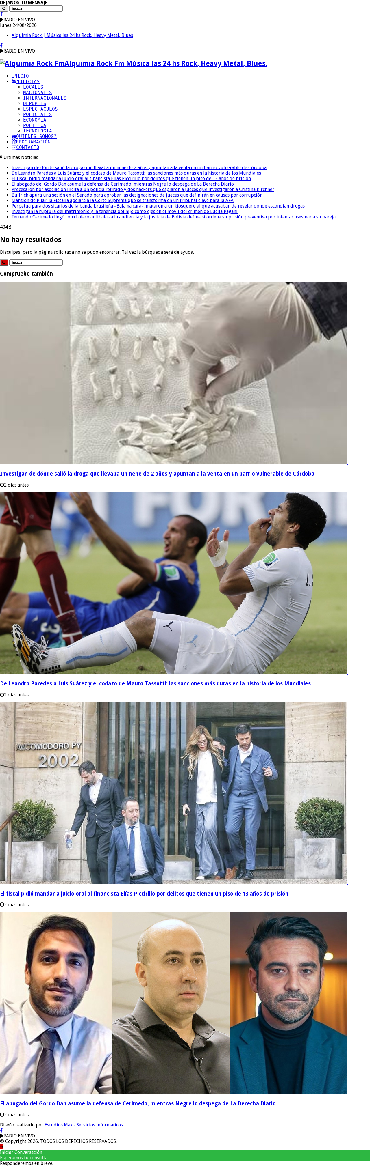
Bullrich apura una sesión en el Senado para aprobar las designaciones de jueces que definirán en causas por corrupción (137, 195)
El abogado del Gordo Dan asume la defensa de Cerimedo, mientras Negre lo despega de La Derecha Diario (123, 184)
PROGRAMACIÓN (33, 142)
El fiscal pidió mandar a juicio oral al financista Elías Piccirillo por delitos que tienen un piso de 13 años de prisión (131, 178)
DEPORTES (34, 103)
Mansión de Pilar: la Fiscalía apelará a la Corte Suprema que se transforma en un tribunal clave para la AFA (123, 200)
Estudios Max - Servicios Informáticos (84, 1125)
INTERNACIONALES (44, 98)
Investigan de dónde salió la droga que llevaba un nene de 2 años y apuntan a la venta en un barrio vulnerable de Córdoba (139, 167)
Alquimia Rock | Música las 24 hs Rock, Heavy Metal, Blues (72, 35)
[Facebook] (1, 14)
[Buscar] (4, 8)
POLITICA (34, 125)
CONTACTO (27, 147)
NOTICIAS (28, 81)
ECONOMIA (34, 120)
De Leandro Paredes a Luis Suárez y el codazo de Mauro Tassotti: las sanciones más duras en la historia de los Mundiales (136, 173)
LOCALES (33, 87)
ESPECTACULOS (40, 109)
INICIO (20, 76)
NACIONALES (37, 92)
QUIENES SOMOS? (36, 136)
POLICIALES (37, 114)
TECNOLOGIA (37, 131)
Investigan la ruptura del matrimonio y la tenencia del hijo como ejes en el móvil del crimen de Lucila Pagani (125, 211)
